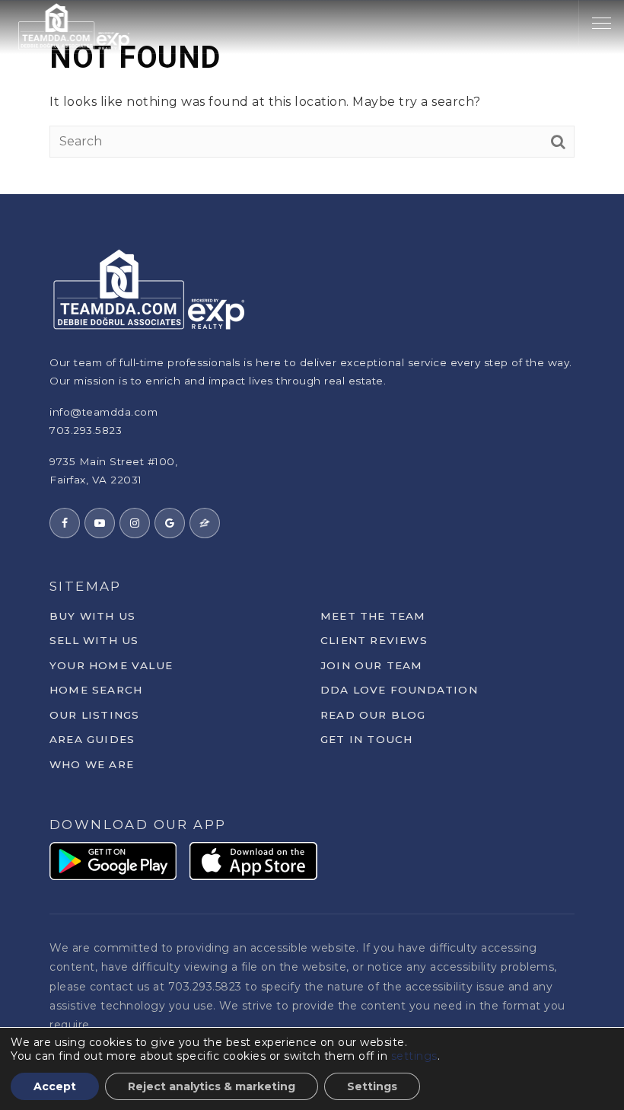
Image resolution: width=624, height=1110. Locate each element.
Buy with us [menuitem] (92, 616)
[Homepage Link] (74, 25)
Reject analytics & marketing (211, 1086)
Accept (54, 1086)
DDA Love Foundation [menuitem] (399, 690)
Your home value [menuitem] (111, 665)
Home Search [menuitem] (95, 690)
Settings (372, 1086)
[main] (312, 97)
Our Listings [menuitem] (94, 715)
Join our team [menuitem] (371, 665)
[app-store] (253, 860)
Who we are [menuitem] (91, 764)
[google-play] (113, 860)
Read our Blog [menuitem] (373, 715)
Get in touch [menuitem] (366, 739)
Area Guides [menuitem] (92, 739)
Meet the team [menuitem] (373, 616)
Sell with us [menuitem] (93, 640)
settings (414, 1056)
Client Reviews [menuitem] (374, 640)
